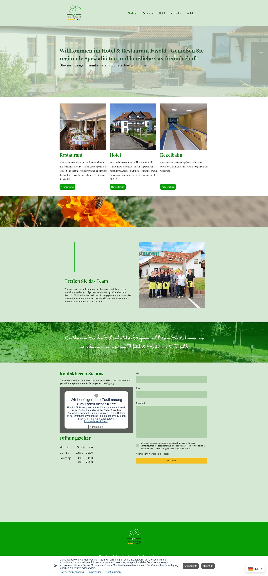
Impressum (95, 572)
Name (139, 388)
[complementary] (255, 569)
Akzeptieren (96, 427)
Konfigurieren (113, 572)
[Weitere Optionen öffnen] (200, 13)
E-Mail (139, 373)
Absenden (171, 460)
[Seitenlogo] (74, 13)
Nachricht (140, 403)
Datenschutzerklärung (96, 421)
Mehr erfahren (67, 186)
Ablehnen (208, 566)
